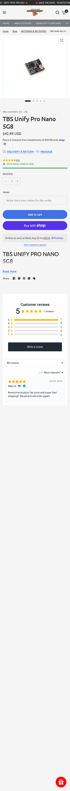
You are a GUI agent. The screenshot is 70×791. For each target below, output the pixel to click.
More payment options (35, 245)
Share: (6, 278)
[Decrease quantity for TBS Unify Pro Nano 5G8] (6, 181)
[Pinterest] (24, 278)
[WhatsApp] (29, 278)
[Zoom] (61, 40)
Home (6, 31)
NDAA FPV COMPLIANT (48, 23)
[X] (19, 278)
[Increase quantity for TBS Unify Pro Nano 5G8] (17, 181)
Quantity (8, 173)
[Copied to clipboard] (34, 278)
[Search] (57, 12)
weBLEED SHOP (22, 23)
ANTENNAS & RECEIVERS (33, 31)
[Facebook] (14, 278)
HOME (6, 23)
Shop (14, 31)
